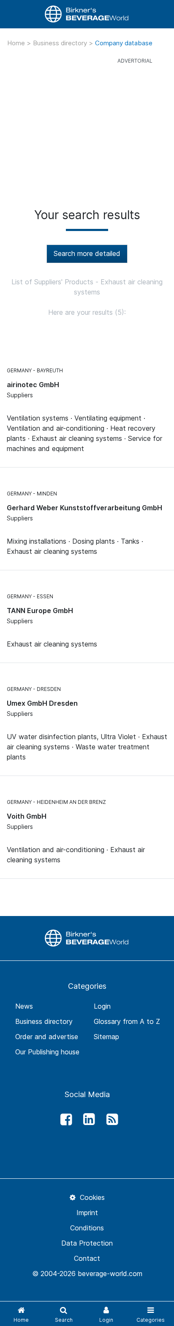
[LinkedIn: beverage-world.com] (87, 1119)
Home (17, 43)
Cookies (91, 1197)
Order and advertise (46, 1036)
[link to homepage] (87, 14)
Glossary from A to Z (127, 1021)
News (24, 1006)
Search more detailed (87, 253)
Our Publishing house (47, 1052)
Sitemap (106, 1036)
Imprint (87, 1212)
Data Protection (87, 1243)
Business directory (61, 43)
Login (102, 1006)
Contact (87, 1258)
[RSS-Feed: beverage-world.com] (109, 1119)
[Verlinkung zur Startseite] (87, 937)
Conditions (87, 1228)
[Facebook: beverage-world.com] (63, 1119)
